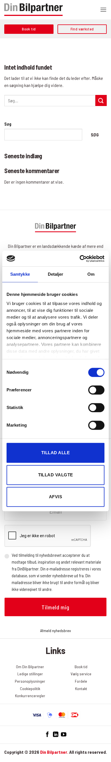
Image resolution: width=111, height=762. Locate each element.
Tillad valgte (55, 474)
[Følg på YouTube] (63, 734)
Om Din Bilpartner (30, 666)
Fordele (81, 681)
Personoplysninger (30, 681)
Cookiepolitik (30, 688)
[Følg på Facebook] (47, 734)
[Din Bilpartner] (33, 9)
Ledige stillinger (30, 673)
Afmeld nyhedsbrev (55, 630)
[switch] (96, 390)
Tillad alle (55, 452)
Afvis (55, 496)
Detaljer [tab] (55, 274)
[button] (103, 9)
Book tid (81, 666)
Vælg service (81, 673)
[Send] (101, 100)
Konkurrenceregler (30, 695)
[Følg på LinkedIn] (55, 734)
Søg (7, 124)
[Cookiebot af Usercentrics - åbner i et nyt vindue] (79, 258)
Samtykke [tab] (20, 274)
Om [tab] (90, 274)
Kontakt (81, 688)
